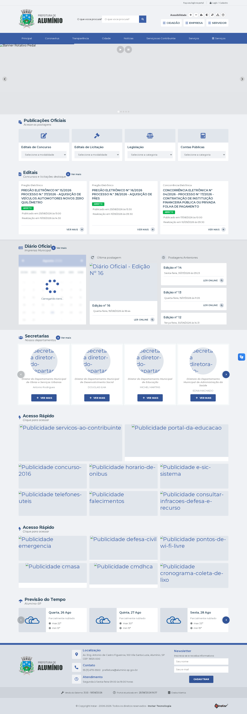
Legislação (135, 147)
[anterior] (23, 261)
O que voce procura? (89, 19)
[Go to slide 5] (128, 111)
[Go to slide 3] (123, 111)
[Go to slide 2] (121, 111)
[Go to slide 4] (126, 111)
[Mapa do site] (217, 15)
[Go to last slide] (4, 79)
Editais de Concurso (36, 147)
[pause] (128, 49)
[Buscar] (142, 19)
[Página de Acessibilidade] (223, 15)
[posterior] (81, 261)
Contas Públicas (193, 147)
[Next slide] (242, 79)
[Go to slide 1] (118, 112)
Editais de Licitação (89, 147)
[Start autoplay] (120, 49)
